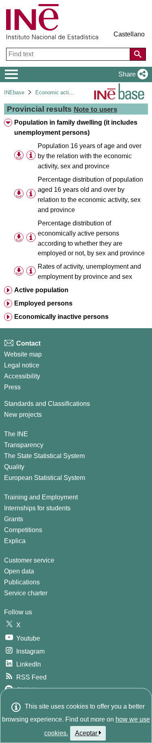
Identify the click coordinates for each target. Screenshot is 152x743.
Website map (23, 354)
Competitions (23, 529)
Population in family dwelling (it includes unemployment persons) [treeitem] (75, 127)
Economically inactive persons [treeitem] (61, 316)
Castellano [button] (129, 34)
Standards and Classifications (47, 403)
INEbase (14, 92)
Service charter (25, 593)
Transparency (23, 445)
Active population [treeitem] (41, 290)
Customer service (29, 560)
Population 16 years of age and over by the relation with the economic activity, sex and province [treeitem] (89, 156)
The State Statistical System (44, 455)
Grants (13, 519)
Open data (19, 571)
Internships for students (37, 508)
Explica (15, 540)
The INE (16, 434)
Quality (14, 466)
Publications (22, 582)
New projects (23, 414)
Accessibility (22, 376)
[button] (131, 74)
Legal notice (21, 365)
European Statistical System (44, 477)
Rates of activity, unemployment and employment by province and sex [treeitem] (89, 271)
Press (12, 387)
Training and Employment (41, 497)
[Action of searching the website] (138, 54)
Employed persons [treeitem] (43, 303)
